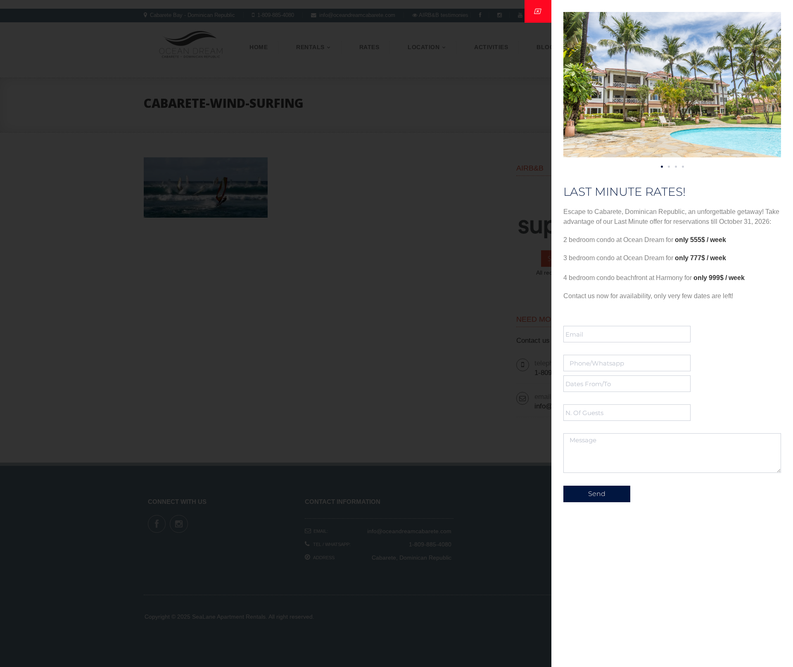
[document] (396, 333)
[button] (662, 167)
